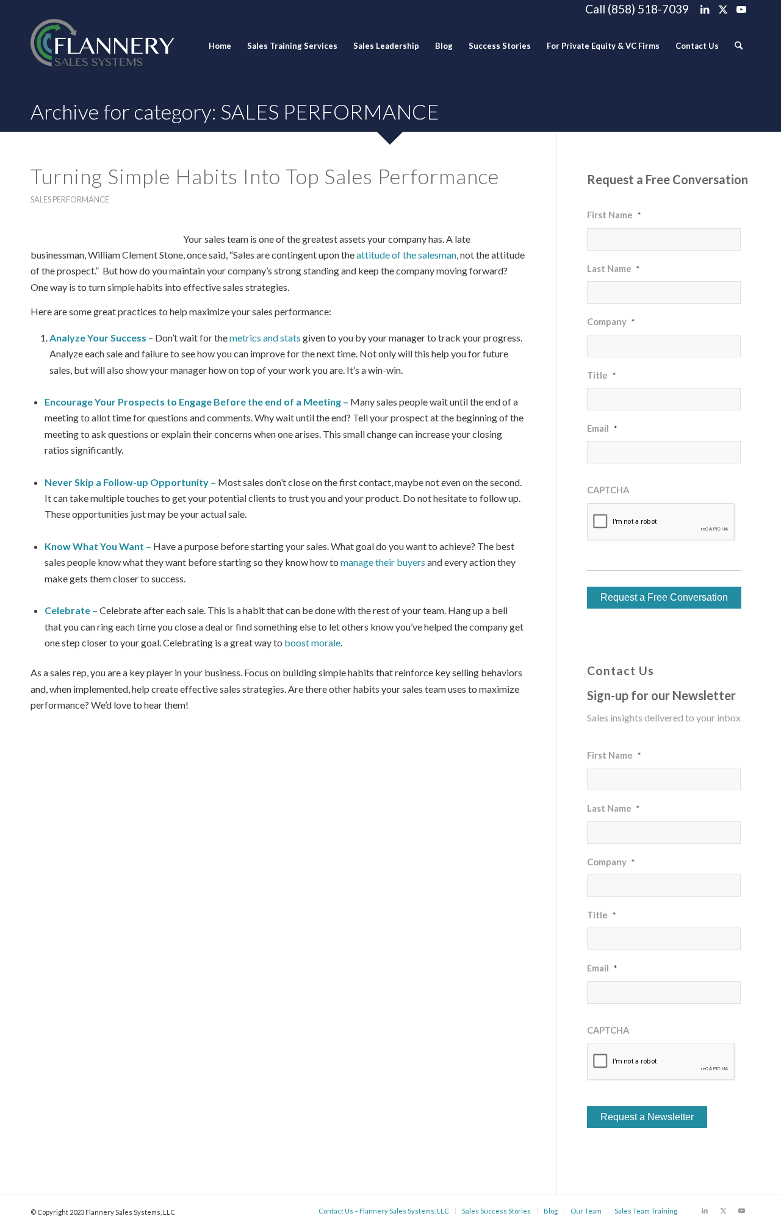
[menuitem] (220, 46)
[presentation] (661, 522)
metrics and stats (265, 337)
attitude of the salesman (406, 254)
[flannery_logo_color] (103, 46)
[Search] (738, 46)
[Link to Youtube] (741, 9)
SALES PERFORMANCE (70, 199)
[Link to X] (723, 9)
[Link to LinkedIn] (704, 9)
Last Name (613, 268)
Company (611, 321)
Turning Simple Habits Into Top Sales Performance (265, 175)
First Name (614, 214)
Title (601, 375)
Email (602, 428)
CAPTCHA (608, 489)
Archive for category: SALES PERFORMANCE (235, 111)
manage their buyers (382, 562)
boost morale (312, 642)
